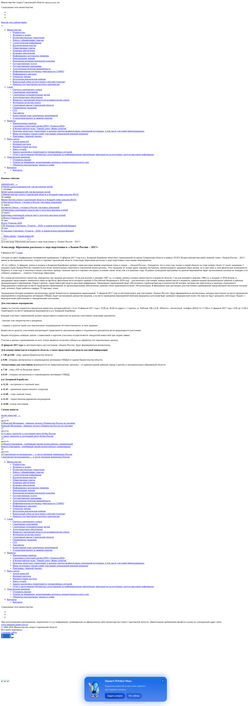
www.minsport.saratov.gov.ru (14, 624)
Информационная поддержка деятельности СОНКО (38, 71)
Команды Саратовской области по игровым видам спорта (41, 100)
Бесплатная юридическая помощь (29, 79)
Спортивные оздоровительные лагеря (31, 94)
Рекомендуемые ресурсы (25, 146)
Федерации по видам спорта (27, 102)
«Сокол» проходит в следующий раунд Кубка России (27, 436)
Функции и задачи (22, 35)
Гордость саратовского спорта (27, 89)
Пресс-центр (9, 236)
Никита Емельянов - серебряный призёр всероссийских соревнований (36, 446)
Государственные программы (27, 66)
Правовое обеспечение (24, 50)
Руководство (19, 32)
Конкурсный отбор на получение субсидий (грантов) (39, 82)
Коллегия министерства (24, 45)
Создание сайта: (9, 632)
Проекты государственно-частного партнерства (36, 84)
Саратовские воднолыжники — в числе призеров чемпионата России (35, 457)
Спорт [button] (10, 87)
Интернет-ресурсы (22, 144)
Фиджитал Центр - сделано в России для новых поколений (30, 207)
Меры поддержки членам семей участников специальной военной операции (50, 133)
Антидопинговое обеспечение (28, 97)
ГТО (15, 110)
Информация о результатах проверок (31, 56)
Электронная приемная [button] (18, 157)
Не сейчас (134, 696)
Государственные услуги (25, 63)
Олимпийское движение (25, 107)
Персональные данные (24, 58)
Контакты (17, 170)
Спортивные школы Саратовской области (33, 105)
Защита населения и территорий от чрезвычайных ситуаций (42, 152)
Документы (18, 113)
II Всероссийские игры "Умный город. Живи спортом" (40, 128)
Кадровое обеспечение (24, 53)
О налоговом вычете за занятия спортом (32, 118)
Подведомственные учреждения (28, 37)
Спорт (20, 252)
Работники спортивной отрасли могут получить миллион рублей (33, 215)
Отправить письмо (22, 159)
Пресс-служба (19, 149)
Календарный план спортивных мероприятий (35, 115)
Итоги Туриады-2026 (11, 223)
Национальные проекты (24, 123)
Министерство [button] (14, 30)
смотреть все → (9, 184)
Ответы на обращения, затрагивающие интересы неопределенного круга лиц (51, 162)
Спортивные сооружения (25, 92)
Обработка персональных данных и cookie (33, 165)
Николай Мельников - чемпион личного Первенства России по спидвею (37, 425)
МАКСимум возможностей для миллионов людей (25, 192)
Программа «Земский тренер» (27, 136)
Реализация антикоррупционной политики (34, 61)
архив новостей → (11, 415)
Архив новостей (21, 141)
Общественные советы (24, 48)
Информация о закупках (25, 74)
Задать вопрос (115, 696)
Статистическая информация (27, 43)
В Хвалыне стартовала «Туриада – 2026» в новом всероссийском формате (37, 231)
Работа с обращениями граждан (28, 40)
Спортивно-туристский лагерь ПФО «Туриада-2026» (39, 126)
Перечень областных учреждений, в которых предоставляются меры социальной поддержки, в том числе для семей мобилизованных (78, 131)
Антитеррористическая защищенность (32, 69)
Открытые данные (22, 76)
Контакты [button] (12, 167)
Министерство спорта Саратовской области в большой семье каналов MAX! (39, 199)
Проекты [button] (11, 120)
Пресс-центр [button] (13, 139)
